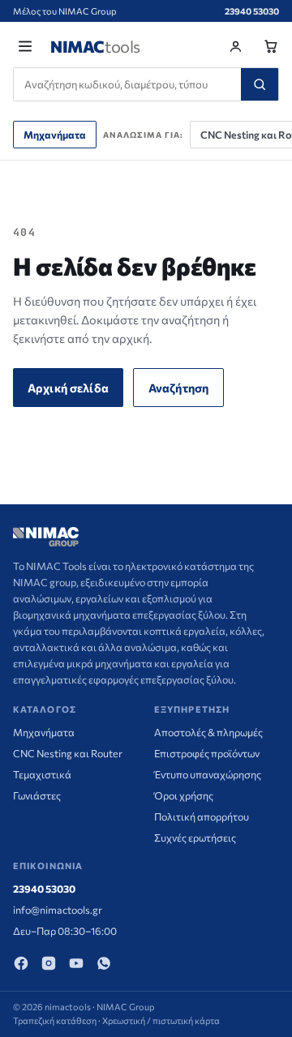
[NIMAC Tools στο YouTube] (76, 963)
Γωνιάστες (37, 795)
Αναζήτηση (178, 387)
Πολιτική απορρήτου (201, 816)
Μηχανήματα (55, 134)
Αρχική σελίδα (68, 387)
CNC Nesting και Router (67, 753)
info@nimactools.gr (57, 909)
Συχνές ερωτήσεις (195, 837)
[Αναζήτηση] (259, 84)
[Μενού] (25, 46)
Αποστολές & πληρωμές (208, 732)
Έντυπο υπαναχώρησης (207, 774)
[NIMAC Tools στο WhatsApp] (104, 963)
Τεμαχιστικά (42, 774)
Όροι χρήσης (183, 795)
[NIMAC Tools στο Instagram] (49, 963)
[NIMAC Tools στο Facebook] (21, 963)
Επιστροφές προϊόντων (207, 753)
